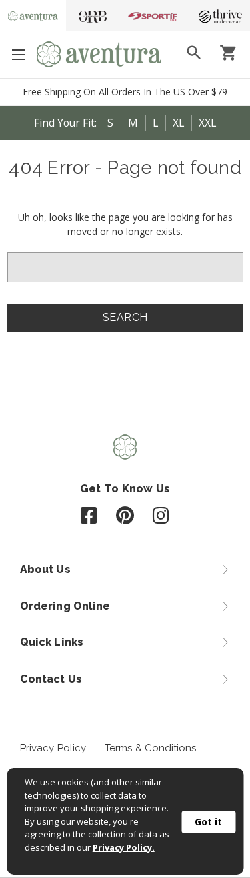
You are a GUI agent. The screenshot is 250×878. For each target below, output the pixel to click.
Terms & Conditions (150, 748)
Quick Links (51, 642)
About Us (45, 569)
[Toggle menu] (18, 54)
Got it (208, 821)
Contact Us (51, 679)
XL (178, 122)
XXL (207, 122)
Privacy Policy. (124, 847)
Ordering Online (65, 606)
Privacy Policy (53, 748)
